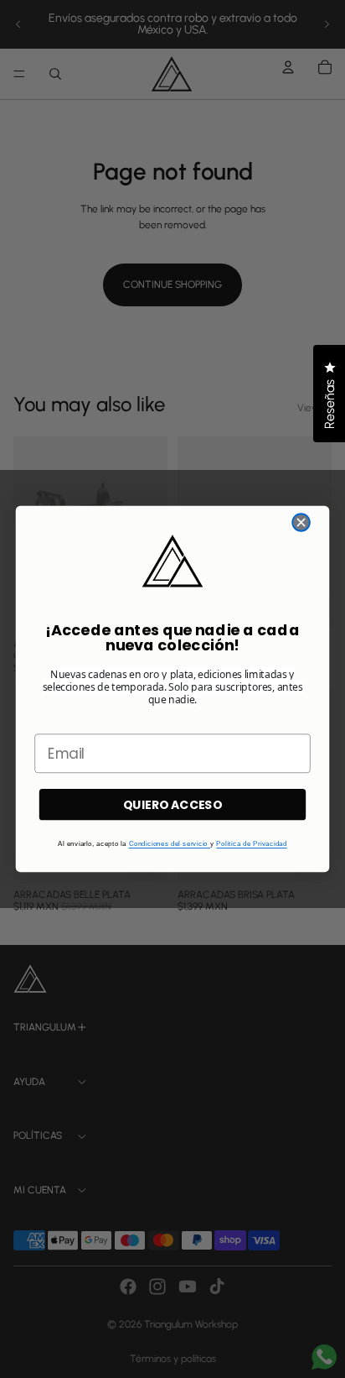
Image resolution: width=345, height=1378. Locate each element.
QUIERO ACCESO (172, 804)
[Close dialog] (301, 522)
